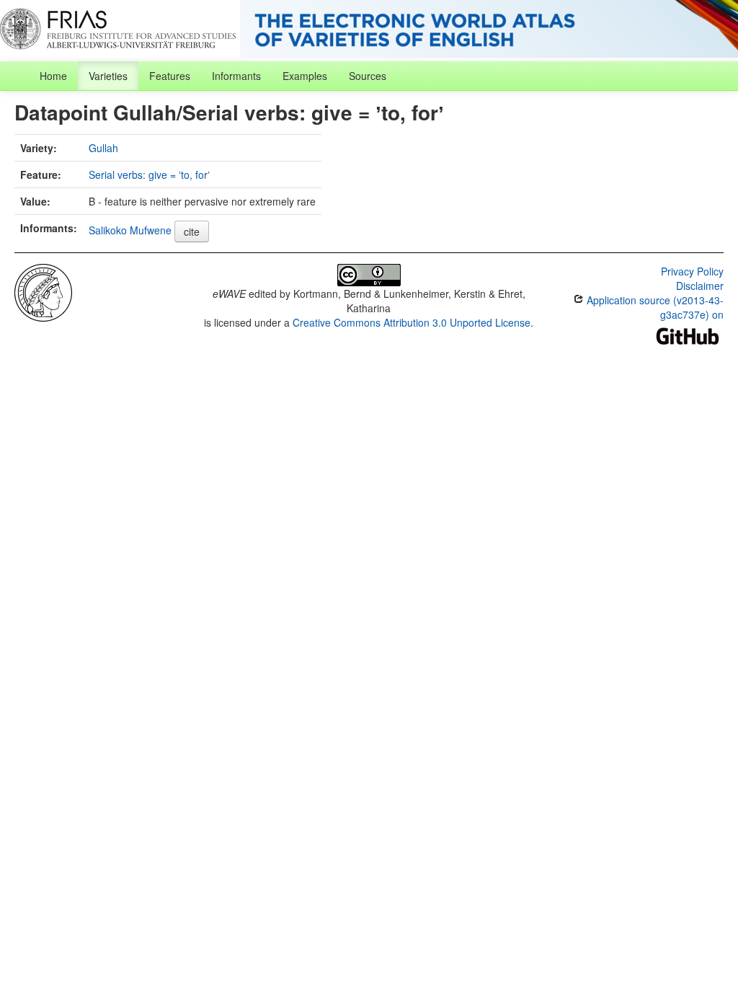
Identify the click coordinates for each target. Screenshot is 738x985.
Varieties (108, 76)
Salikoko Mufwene (130, 230)
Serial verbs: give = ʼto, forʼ (149, 174)
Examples (305, 76)
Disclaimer (700, 285)
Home (53, 76)
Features (169, 76)
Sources (367, 76)
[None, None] (43, 291)
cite (192, 231)
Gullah (103, 148)
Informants (236, 76)
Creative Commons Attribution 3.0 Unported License (411, 322)
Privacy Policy (692, 271)
